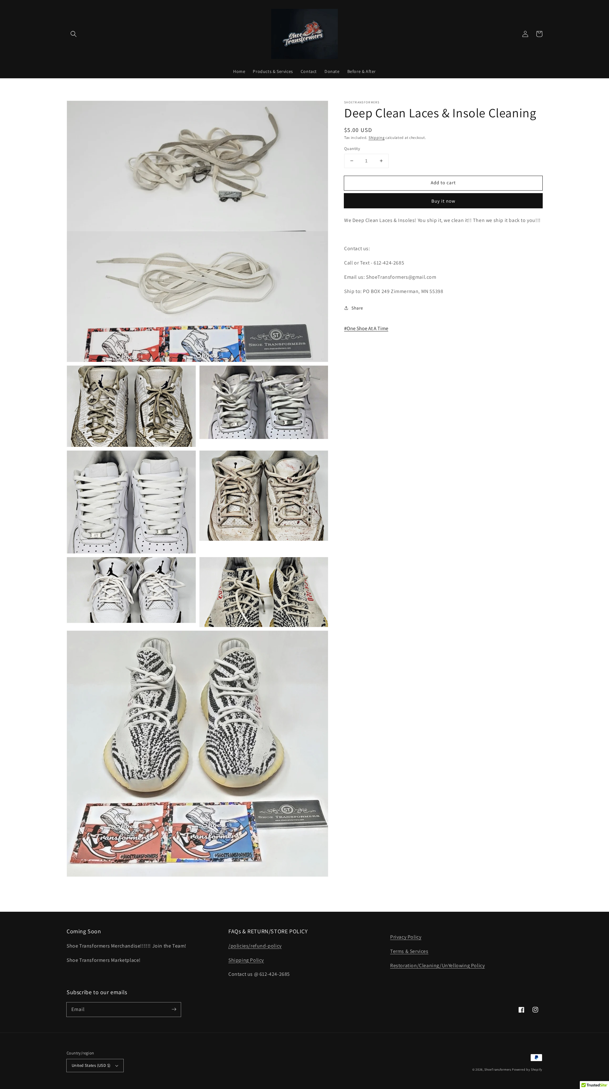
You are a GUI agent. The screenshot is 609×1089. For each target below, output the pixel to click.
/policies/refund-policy (255, 945)
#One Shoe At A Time (366, 328)
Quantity (352, 148)
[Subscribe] (174, 1009)
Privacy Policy (405, 937)
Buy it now (443, 201)
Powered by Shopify (527, 1069)
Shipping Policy (246, 960)
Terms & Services (409, 951)
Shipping (377, 137)
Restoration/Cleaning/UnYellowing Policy (437, 965)
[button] (74, 34)
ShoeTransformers (497, 1069)
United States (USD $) (91, 1065)
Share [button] (357, 307)
